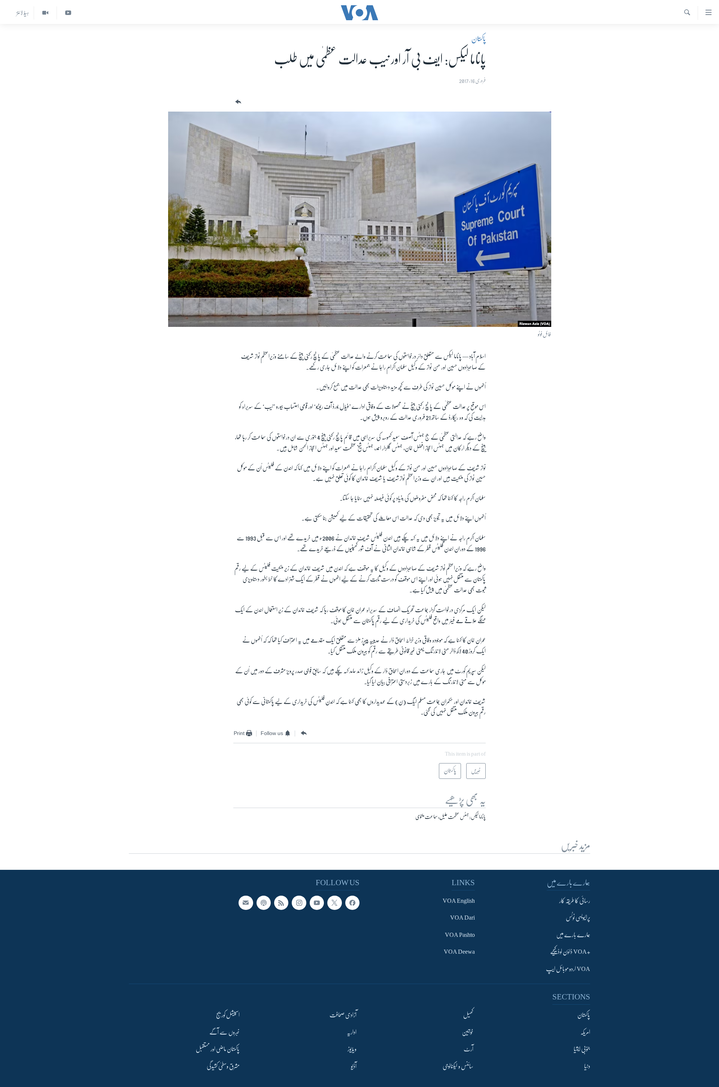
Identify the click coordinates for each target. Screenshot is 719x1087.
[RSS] (281, 903)
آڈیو (354, 1066)
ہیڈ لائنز (22, 12)
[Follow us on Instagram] (299, 903)
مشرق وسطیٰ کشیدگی (223, 1066)
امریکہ (585, 1032)
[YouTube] (68, 12)
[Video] (45, 12)
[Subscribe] (246, 903)
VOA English (459, 901)
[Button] (237, 102)
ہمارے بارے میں (573, 935)
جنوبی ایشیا (582, 1049)
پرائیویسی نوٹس (578, 918)
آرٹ (468, 1049)
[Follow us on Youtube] (317, 903)
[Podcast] (264, 903)
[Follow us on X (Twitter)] (334, 903)
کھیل (468, 1015)
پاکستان (478, 39)
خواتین (467, 1032)
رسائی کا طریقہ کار (574, 901)
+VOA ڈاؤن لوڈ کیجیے (570, 952)
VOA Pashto (460, 935)
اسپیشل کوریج (228, 1015)
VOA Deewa (459, 952)
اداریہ (352, 1032)
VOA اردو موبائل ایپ (568, 969)
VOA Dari (462, 918)
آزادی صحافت (343, 1015)
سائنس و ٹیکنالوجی (458, 1066)
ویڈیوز (352, 1049)
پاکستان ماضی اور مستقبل (218, 1049)
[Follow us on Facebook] (352, 903)
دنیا (587, 1066)
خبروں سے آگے (224, 1032)
